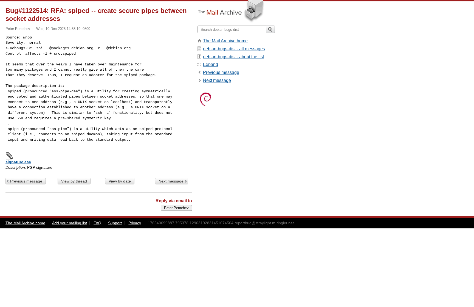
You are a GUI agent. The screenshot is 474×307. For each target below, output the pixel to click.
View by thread (74, 181)
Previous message (26, 181)
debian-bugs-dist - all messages (234, 48)
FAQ (97, 223)
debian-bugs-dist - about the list (233, 56)
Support (115, 223)
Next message (171, 181)
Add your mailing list (69, 223)
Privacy (134, 223)
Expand (210, 64)
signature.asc (18, 162)
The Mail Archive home (225, 40)
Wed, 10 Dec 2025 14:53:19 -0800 (63, 29)
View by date (120, 181)
